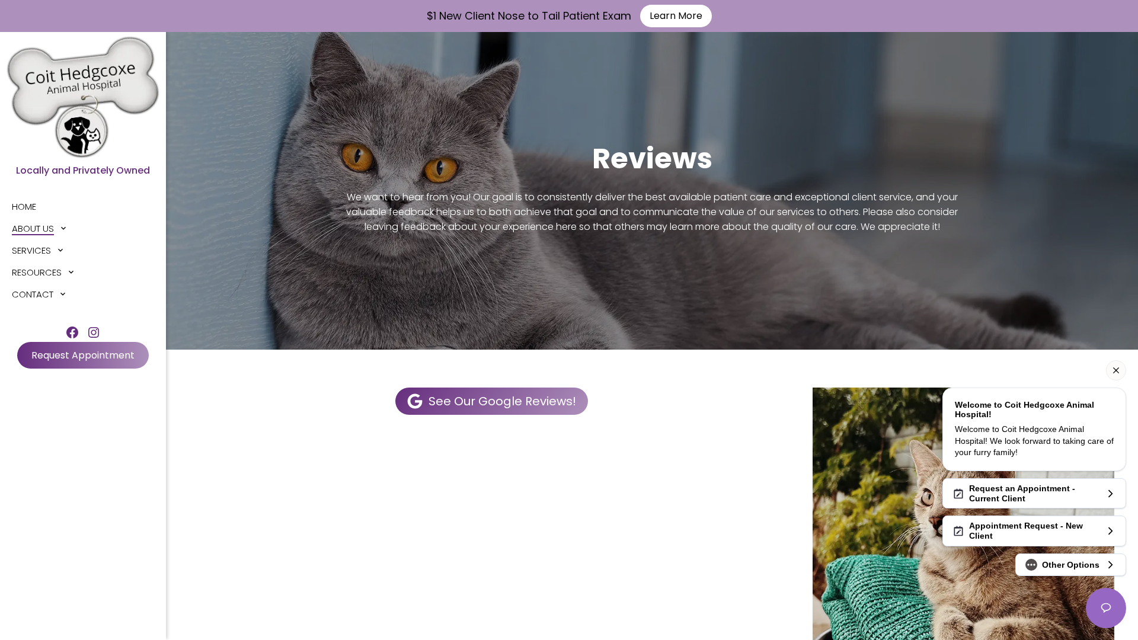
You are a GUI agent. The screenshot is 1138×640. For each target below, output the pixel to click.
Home (24, 206)
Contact (32, 294)
